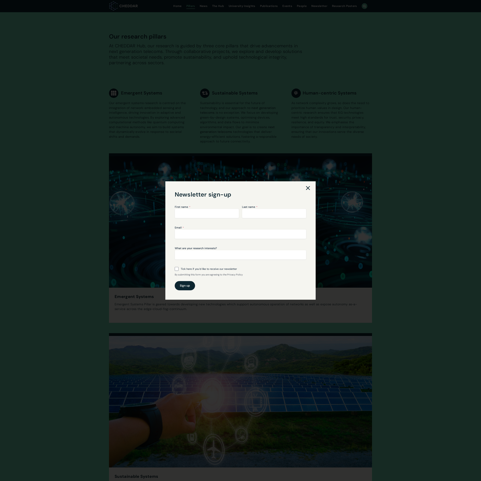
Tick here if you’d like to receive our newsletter (209, 269)
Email (179, 227)
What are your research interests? (196, 248)
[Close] (308, 188)
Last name (249, 207)
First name (182, 207)
